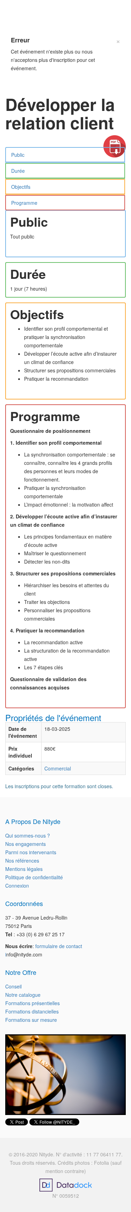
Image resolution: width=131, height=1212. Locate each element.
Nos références (22, 860)
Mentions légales (24, 868)
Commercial (57, 768)
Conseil (13, 986)
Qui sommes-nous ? (27, 835)
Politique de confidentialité (34, 877)
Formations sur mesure (31, 1019)
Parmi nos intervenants (30, 852)
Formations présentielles (32, 1003)
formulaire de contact (58, 946)
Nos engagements (25, 843)
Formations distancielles (32, 1011)
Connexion (17, 885)
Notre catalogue (23, 994)
